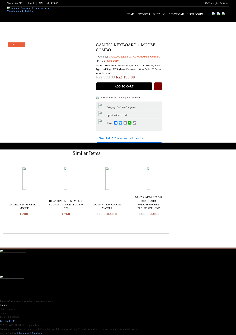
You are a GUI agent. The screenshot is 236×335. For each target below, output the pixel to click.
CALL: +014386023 (49, 3)
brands (3, 305)
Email (31, 3)
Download (176, 14)
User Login (195, 14)
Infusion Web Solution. (29, 333)
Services (144, 14)
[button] (158, 86)
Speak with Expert (116, 115)
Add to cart (124, 86)
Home (130, 14)
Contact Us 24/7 (15, 3)
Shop (156, 14)
